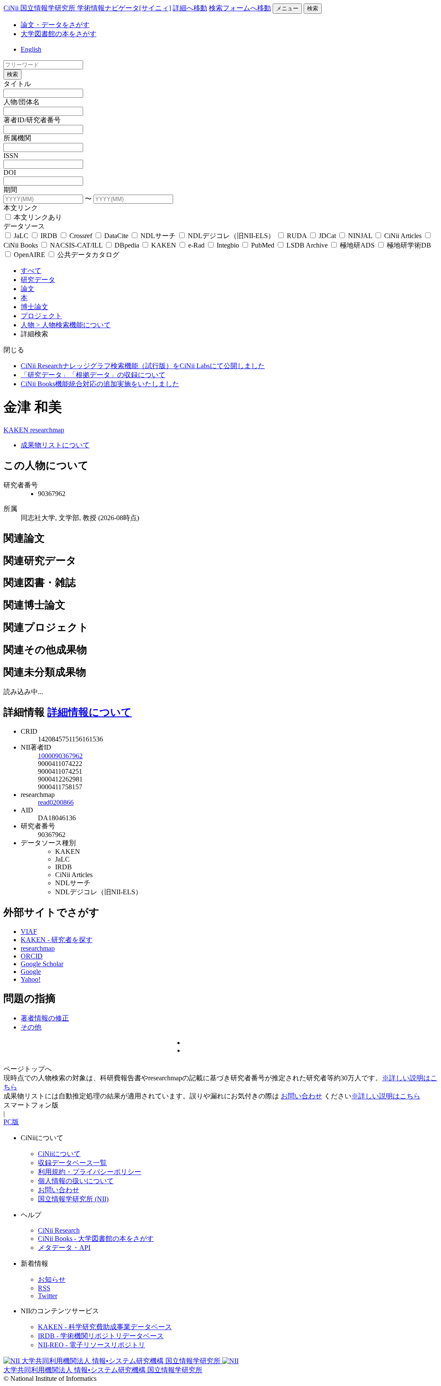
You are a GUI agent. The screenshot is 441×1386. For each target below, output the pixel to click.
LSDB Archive (307, 245)
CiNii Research (59, 1230)
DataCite (116, 235)
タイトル (17, 83)
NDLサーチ (158, 235)
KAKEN (163, 245)
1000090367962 (60, 756)
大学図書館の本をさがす (58, 33)
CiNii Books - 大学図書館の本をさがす (96, 1238)
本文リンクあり (37, 217)
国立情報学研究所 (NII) (73, 1199)
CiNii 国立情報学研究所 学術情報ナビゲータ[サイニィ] (87, 8)
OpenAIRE (29, 254)
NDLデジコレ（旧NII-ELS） (231, 235)
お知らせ (51, 1279)
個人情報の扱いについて (76, 1180)
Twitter (47, 1295)
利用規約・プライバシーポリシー (89, 1171)
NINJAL (360, 235)
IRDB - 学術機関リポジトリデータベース (101, 1335)
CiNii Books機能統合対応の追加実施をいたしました (100, 384)
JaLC (21, 235)
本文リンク (20, 207)
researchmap (47, 430)
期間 (10, 189)
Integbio (228, 245)
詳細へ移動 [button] (190, 8)
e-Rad (196, 245)
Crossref (81, 235)
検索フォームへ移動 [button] (240, 8)
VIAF (29, 931)
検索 (312, 8)
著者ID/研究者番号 (32, 120)
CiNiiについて (59, 1153)
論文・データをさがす (55, 24)
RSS (44, 1288)
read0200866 (56, 802)
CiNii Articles (402, 235)
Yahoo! (30, 979)
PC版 (11, 1122)
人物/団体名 (21, 101)
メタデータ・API (64, 1247)
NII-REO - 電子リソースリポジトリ (91, 1345)
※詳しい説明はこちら (385, 1096)
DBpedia (127, 245)
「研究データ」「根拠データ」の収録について (93, 374)
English (31, 49)
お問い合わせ (301, 1096)
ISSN (11, 155)
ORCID (32, 956)
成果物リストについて (55, 445)
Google (31, 971)
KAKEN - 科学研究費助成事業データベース (105, 1326)
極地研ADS (357, 245)
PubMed (262, 245)
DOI (9, 172)
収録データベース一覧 (72, 1162)
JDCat (327, 235)
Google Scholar (42, 963)
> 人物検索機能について (73, 325)
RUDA (296, 235)
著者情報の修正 (45, 1018)
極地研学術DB (408, 245)
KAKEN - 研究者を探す (57, 939)
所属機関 (17, 138)
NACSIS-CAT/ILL (76, 245)
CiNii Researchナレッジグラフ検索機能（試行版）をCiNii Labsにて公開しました (143, 365)
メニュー (287, 8)
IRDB (49, 235)
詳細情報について (89, 712)
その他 (31, 1027)
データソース (24, 226)
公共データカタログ (87, 254)
